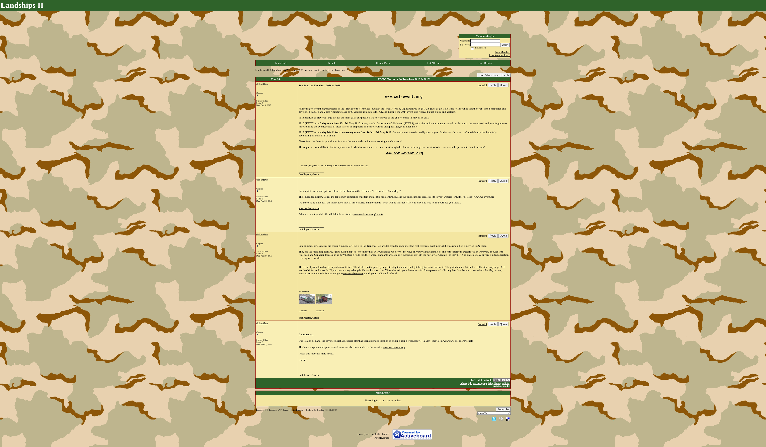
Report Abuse (381, 437)
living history (494, 383)
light (470, 383)
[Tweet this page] (494, 418)
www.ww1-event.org (483, 196)
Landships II (262, 69)
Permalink (482, 85)
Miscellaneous (309, 69)
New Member (502, 52)
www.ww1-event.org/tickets (368, 214)
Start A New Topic (489, 75)
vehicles (505, 383)
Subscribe (503, 409)
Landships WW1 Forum (285, 69)
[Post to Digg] (501, 418)
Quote (503, 85)
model (506, 386)
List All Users (434, 62)
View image (303, 310)
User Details (485, 62)
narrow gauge (480, 383)
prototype (498, 386)
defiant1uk (262, 83)
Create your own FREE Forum (373, 433)
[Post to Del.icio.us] (507, 418)
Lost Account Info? (499, 55)
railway (463, 383)
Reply (505, 75)
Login (505, 44)
